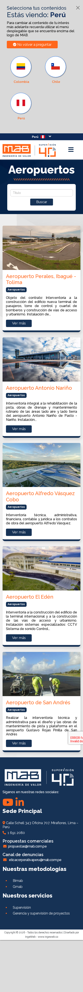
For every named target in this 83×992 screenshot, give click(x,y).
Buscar (41, 202)
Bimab (18, 881)
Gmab (18, 887)
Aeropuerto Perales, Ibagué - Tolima (41, 279)
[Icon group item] (20, 802)
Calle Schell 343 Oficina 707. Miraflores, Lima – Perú (40, 825)
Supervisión (22, 907)
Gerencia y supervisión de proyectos (41, 913)
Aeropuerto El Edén (29, 597)
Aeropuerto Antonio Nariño (39, 388)
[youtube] (8, 802)
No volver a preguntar (34, 45)
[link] (21, 106)
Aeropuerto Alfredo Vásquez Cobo (40, 496)
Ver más (19, 323)
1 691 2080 (15, 833)
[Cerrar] (77, 7)
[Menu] (70, 150)
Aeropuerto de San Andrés (38, 702)
